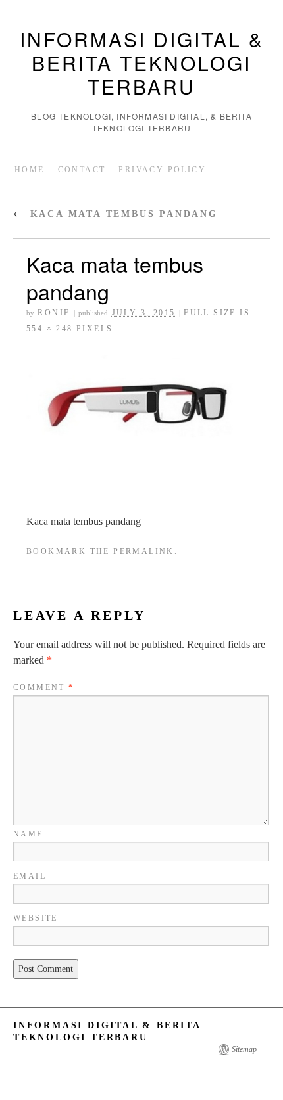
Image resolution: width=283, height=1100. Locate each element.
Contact (82, 169)
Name (28, 833)
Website (35, 918)
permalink (143, 551)
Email (29, 876)
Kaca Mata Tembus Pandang (115, 214)
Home (29, 169)
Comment (43, 687)
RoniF (54, 312)
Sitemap (244, 1049)
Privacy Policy (162, 169)
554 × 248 (49, 328)
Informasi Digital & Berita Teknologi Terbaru (142, 63)
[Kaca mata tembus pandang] (141, 406)
